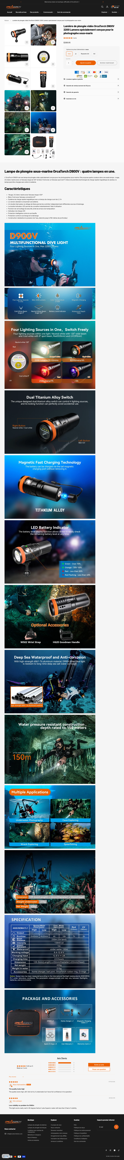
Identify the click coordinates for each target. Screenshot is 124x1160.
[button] (102, 7)
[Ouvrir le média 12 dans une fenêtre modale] (43, 146)
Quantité (68, 58)
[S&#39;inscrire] (116, 1127)
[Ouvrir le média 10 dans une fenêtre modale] (43, 122)
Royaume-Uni (85, 53)
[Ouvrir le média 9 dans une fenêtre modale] (17, 122)
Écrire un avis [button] (99, 1065)
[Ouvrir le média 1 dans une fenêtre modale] (17, 34)
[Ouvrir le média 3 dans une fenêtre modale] (17, 56)
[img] (13, 1082)
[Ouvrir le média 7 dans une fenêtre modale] (17, 100)
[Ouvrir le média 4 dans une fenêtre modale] (43, 56)
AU (94, 53)
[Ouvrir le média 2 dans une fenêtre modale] (43, 34)
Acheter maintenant (107, 63)
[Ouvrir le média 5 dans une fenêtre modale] (17, 78)
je (75, 53)
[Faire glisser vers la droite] (103, 2)
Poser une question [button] (99, 1069)
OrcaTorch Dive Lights (114, 1156)
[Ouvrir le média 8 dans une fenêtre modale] (43, 100)
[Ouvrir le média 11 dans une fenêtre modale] (17, 144)
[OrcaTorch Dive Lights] (14, 1124)
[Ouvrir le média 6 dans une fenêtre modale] (43, 78)
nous (69, 53)
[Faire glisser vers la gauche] (21, 2)
